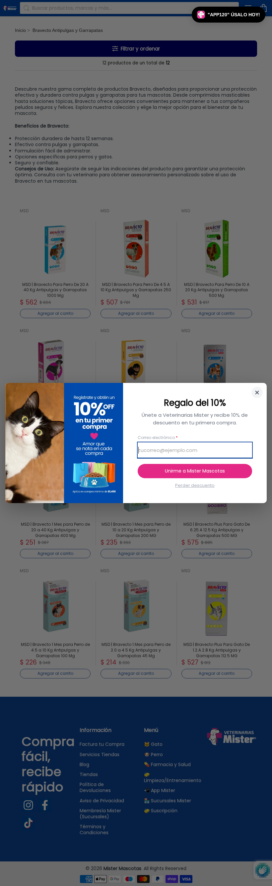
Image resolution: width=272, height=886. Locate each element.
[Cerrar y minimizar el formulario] (257, 392)
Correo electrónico (158, 437)
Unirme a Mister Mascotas (195, 471)
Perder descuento (195, 485)
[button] (228, 15)
